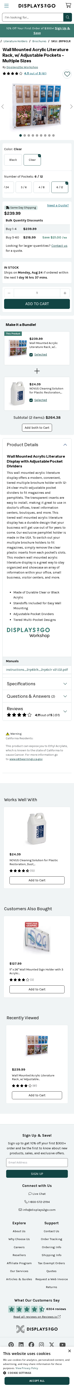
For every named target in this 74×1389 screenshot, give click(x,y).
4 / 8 (42, 187)
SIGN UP (37, 1174)
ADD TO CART (37, 303)
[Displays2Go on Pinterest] (11, 1344)
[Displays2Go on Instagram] (41, 1344)
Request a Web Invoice (51, 1279)
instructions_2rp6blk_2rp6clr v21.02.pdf (37, 670)
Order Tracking (51, 1239)
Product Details (22, 444)
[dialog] (37, 1368)
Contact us (59, 246)
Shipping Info (51, 1255)
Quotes (51, 1271)
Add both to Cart (37, 428)
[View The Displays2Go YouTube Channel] (62, 1344)
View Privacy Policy (27, 1368)
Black (13, 160)
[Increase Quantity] (65, 293)
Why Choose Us (19, 1239)
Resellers (19, 1255)
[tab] (20, 135)
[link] (15, 41)
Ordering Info (51, 1247)
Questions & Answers (31, 696)
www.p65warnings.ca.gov (26, 759)
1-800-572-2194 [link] (39, 1202)
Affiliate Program (19, 1263)
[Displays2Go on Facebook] (31, 1344)
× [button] (69, 1351)
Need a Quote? (58, 205)
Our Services (19, 1271)
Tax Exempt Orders (51, 1263)
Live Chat (39, 1194)
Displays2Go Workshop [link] (22, 67)
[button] (67, 17)
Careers (19, 1247)
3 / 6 (24, 187)
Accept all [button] (37, 1381)
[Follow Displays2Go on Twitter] (51, 1344)
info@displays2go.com (39, 1210)
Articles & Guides (19, 1279)
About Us (19, 1231)
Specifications (21, 683)
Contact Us (51, 1231)
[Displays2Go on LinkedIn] (21, 1344)
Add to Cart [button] (37, 880)
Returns (51, 1287)
